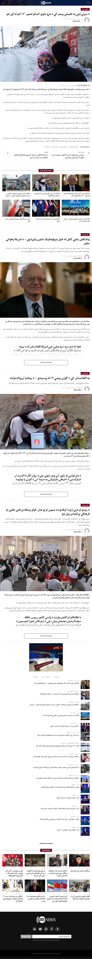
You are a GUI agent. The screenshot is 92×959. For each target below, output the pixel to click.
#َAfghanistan (73, 147)
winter (47, 147)
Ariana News (76, 21)
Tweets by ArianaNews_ (46, 843)
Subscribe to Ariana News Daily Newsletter (46, 940)
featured (54, 147)
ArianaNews (63, 147)
